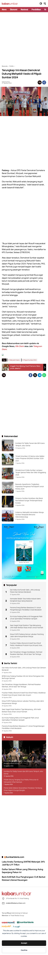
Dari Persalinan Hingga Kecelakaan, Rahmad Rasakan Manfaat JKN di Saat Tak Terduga (26, 653)
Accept (24, 943)
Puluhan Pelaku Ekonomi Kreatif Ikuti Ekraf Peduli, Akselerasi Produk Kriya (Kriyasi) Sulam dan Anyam (26, 644)
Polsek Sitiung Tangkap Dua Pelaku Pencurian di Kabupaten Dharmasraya (21, 781)
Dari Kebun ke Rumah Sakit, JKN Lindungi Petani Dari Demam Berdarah (25, 591)
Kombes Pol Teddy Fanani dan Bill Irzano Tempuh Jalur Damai (23, 772)
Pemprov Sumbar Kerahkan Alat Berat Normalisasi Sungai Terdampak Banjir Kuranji (29, 500)
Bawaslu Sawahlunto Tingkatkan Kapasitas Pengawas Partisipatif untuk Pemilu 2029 (29, 486)
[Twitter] (35, 375)
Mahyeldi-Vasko (15, 360)
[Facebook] (31, 375)
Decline (24, 950)
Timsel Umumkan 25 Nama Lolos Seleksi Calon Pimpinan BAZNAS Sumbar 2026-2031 (29, 458)
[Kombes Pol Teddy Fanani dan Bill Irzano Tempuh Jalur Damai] (8, 445)
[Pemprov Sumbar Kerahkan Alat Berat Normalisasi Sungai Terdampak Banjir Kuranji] (8, 501)
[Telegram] (40, 375)
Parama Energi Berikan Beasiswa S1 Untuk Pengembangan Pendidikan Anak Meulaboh (26, 609)
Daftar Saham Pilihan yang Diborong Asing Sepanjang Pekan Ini (22, 871)
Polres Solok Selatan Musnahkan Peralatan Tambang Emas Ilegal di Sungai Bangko (23, 789)
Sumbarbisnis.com (15, 857)
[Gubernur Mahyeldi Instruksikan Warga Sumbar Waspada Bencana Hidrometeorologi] (8, 515)
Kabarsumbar (6, 81)
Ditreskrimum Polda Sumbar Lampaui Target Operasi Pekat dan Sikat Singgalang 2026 (30, 472)
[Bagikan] (44, 82)
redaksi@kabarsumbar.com (15, 903)
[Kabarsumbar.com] (10, 3)
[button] (40, 3)
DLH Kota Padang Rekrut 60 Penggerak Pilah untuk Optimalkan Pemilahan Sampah (26, 618)
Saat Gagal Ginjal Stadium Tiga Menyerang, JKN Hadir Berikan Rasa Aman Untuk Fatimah (26, 626)
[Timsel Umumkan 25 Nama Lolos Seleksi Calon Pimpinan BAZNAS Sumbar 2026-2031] (8, 459)
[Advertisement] (24, 39)
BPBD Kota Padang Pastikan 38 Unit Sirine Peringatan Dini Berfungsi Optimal (23, 677)
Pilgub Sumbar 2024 (30, 360)
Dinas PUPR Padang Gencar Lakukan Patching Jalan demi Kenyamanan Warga (27, 635)
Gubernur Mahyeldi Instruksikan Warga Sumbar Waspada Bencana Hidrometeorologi (29, 514)
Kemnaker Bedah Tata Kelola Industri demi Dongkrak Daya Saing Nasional (25, 600)
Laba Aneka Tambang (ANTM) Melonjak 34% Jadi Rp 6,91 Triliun (23, 863)
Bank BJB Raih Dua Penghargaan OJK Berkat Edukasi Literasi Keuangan (23, 878)
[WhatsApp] (44, 375)
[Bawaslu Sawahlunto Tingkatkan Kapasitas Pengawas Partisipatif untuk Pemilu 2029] (8, 487)
